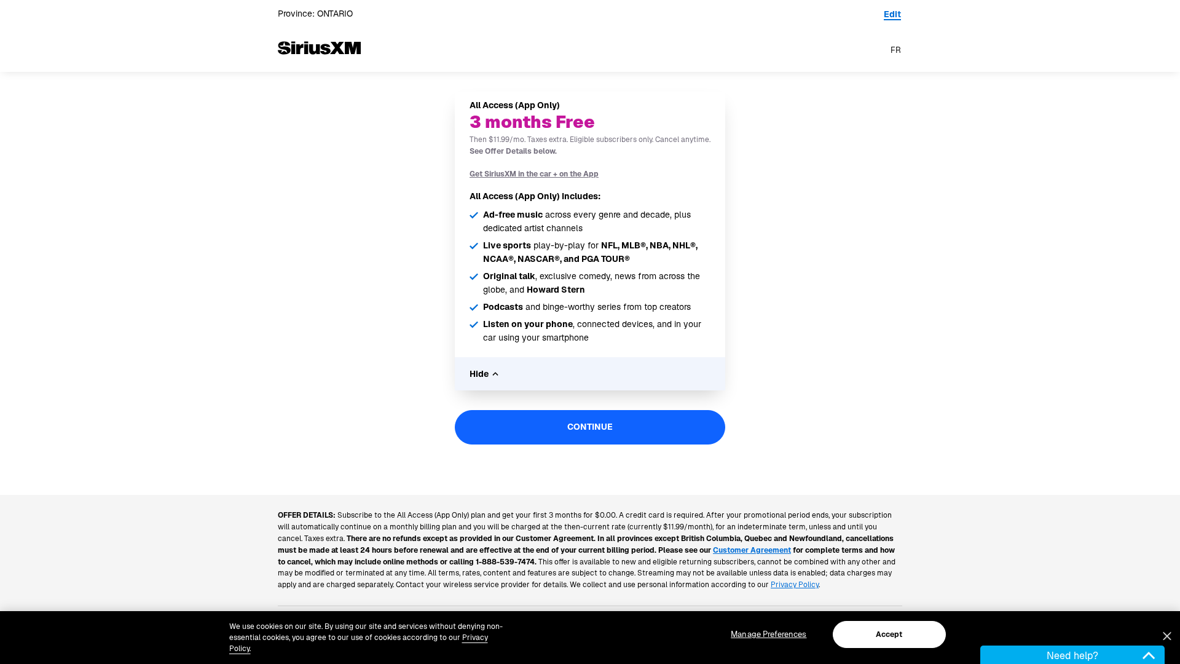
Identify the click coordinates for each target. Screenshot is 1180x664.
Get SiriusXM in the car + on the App (534, 174)
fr (896, 50)
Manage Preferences (768, 634)
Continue (590, 426)
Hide (479, 373)
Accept (889, 634)
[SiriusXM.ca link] (319, 67)
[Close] (1167, 636)
